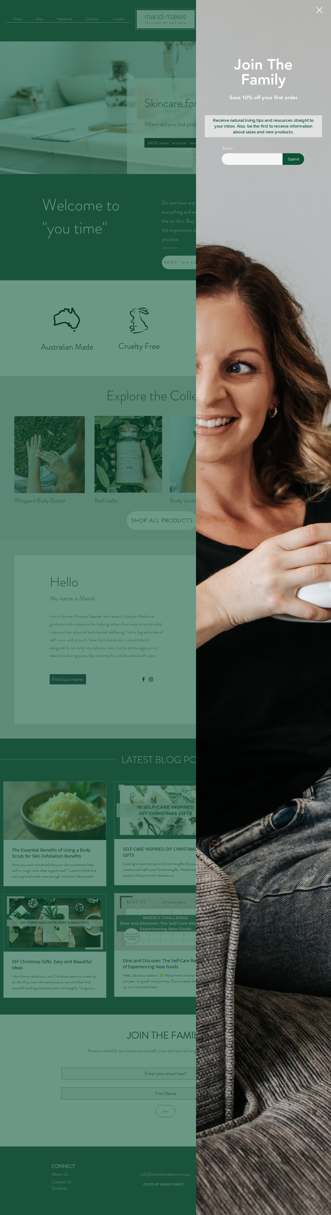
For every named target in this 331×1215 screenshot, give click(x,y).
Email (227, 148)
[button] (319, 10)
